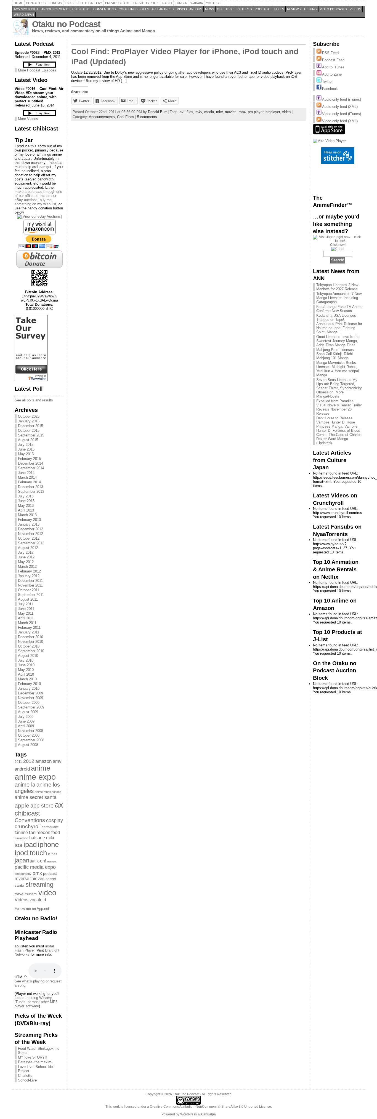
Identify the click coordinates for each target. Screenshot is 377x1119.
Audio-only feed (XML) (340, 107)
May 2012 (26, 562)
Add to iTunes (333, 67)
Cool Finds (128, 9)
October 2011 (28, 590)
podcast (50, 873)
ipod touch (31, 853)
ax (59, 804)
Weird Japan (24, 14)
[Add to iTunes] (319, 67)
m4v (198, 112)
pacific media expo (35, 867)
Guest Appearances (157, 9)
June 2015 (26, 449)
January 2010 (28, 688)
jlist (32, 861)
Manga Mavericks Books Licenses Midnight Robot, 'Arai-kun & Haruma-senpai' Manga (337, 369)
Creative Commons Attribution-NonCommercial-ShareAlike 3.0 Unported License (210, 1107)
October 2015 (28, 430)
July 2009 (25, 717)
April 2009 (26, 726)
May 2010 (26, 670)
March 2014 (27, 477)
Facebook (330, 89)
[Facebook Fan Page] (319, 89)
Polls (279, 9)
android (22, 769)
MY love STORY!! (32, 1057)
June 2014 (26, 473)
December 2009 (30, 693)
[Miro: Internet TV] (329, 141)
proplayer (273, 112)
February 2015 (29, 459)
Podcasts (263, 9)
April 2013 (26, 510)
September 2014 (31, 468)
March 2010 (27, 679)
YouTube (213, 3)
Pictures (244, 9)
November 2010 (30, 642)
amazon (43, 761)
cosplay (54, 820)
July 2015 (25, 445)
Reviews (294, 9)
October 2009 (28, 702)
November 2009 (30, 698)
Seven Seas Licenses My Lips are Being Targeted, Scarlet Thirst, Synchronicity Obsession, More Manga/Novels (339, 388)
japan (22, 860)
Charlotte (25, 1075)
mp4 (242, 112)
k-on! (41, 860)
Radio (167, 3)
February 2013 (29, 520)
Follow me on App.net (32, 909)
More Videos (28, 119)
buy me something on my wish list (35, 202)
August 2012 (28, 548)
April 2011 (26, 618)
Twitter (327, 81)
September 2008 (31, 740)
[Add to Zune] (319, 74)
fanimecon (39, 832)
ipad (30, 844)
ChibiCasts (81, 9)
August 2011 (28, 599)
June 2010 (26, 665)
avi (182, 112)
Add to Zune (332, 74)
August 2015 (28, 440)
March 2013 (27, 515)
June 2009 (26, 721)
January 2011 (28, 632)
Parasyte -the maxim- (35, 1062)
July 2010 (25, 660)
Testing (310, 9)
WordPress (188, 1114)
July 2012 (25, 552)
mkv (219, 112)
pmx (37, 873)
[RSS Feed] (319, 53)
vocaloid (38, 899)
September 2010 (31, 651)
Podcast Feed (333, 60)
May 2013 (26, 505)
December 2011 (30, 581)
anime (40, 768)
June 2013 (26, 501)
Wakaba (196, 3)
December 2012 (30, 529)
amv (57, 761)
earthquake (50, 827)
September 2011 (31, 595)
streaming (39, 884)
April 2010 (26, 674)
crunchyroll (28, 826)
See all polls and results (34, 400)
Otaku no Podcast (66, 24)
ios (18, 845)
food (55, 832)
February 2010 (29, 684)
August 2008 (28, 745)
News (209, 9)
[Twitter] (319, 81)
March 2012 (27, 566)
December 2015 (30, 426)
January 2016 (28, 421)
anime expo (35, 776)
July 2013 (25, 496)
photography (23, 873)
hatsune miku (42, 837)
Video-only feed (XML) (340, 121)
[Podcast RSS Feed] (319, 60)
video (47, 892)
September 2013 (31, 491)
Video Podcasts (333, 9)
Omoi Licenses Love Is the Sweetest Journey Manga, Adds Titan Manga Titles (337, 341)
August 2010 (28, 656)
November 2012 (30, 534)
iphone (48, 844)
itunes (52, 854)
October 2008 (28, 735)
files (190, 112)
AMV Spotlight (26, 9)
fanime (21, 832)
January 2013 (28, 524)
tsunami (31, 894)
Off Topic (225, 9)
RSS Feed (330, 53)
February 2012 (29, 571)
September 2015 (31, 435)
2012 (28, 761)
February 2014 (29, 482)
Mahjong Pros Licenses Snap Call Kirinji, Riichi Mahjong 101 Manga (335, 354)
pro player (255, 112)
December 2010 (30, 637)
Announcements (55, 9)
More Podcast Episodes (37, 70)
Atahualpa (208, 1114)
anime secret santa (36, 797)
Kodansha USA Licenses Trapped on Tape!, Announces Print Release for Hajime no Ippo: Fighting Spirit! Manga (339, 323)
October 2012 (28, 538)
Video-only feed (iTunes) (341, 114)
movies (231, 112)
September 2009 (31, 707)
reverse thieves (29, 878)
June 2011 (26, 609)
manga (51, 861)
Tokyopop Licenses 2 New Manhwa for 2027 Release (337, 287)
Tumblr (181, 3)
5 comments (147, 117)
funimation (21, 838)
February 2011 (29, 627)
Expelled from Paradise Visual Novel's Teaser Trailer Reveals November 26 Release (339, 407)
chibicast (27, 813)
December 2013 (30, 487)
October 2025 (28, 416)
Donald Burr (157, 112)
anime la (25, 785)
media (209, 112)
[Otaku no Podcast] (31, 380)
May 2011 (25, 613)
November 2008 (30, 731)
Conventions (104, 9)
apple (22, 805)
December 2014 (30, 463)
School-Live (27, 1080)
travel (19, 894)
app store (42, 806)
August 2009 (28, 712)
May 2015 (26, 454)
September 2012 (31, 543)
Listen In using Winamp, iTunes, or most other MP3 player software (36, 1002)
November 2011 (30, 585)
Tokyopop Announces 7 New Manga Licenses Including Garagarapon (339, 298)
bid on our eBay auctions (35, 198)
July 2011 (25, 604)
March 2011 (27, 623)
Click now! (338, 245)
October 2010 (28, 646)
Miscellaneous (189, 9)
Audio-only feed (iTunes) (341, 99)
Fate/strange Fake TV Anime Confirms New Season (339, 309)
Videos (355, 9)
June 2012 (26, 557)
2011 (18, 762)
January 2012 (28, 576)
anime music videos (48, 791)
